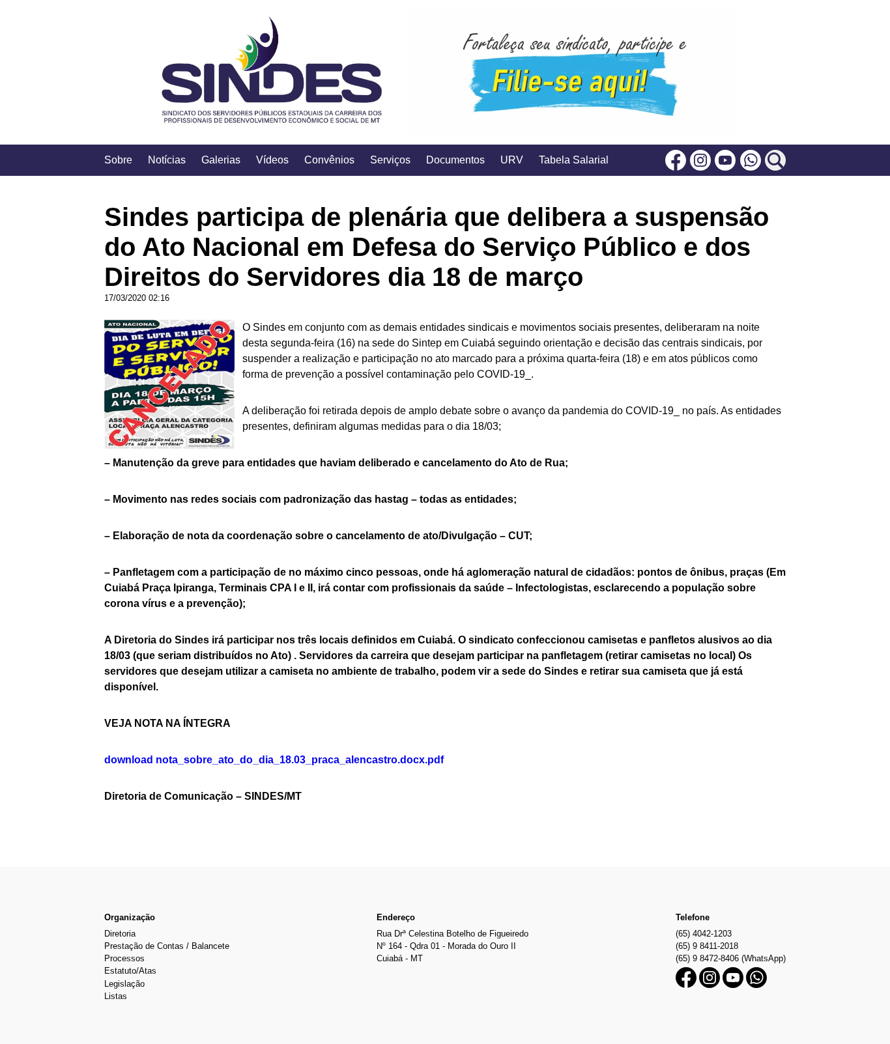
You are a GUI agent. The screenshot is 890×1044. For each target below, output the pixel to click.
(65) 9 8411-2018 (707, 946)
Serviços (390, 159)
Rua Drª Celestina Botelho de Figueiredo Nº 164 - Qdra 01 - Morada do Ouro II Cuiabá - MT (452, 946)
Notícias (167, 159)
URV (511, 159)
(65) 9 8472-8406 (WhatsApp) (731, 958)
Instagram (700, 160)
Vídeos (272, 159)
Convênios (329, 159)
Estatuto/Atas (130, 971)
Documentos (455, 159)
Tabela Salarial (574, 159)
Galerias (220, 159)
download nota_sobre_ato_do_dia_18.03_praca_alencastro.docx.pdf (274, 759)
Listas (115, 996)
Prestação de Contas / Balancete (166, 946)
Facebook (675, 160)
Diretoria (120, 933)
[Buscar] (775, 160)
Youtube (725, 160)
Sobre (118, 159)
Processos (124, 958)
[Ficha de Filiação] (573, 72)
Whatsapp (750, 160)
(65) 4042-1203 (704, 933)
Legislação (124, 984)
